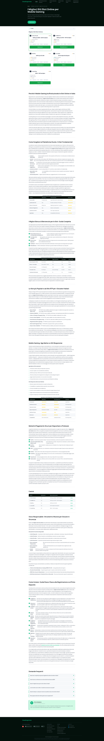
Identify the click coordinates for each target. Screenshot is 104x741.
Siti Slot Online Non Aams (53, 1)
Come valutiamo (49, 730)
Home (36, 1)
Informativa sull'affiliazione (51, 728)
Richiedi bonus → (63, 47)
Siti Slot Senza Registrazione (75, 1)
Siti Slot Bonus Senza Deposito (43, 1)
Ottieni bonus (32, 22)
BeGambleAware (36, 726)
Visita (71, 497)
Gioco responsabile (49, 731)
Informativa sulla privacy (50, 725)
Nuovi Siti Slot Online (68, 1)
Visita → (64, 64)
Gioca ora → (40, 47)
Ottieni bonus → (40, 64)
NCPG (43, 726)
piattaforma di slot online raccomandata (50, 645)
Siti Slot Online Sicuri (61, 1)
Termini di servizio (49, 727)
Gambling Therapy (28, 726)
